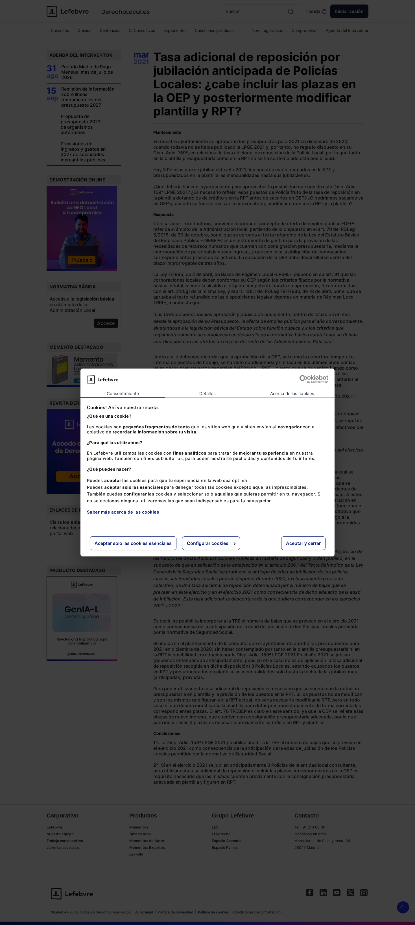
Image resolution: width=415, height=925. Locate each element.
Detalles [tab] (207, 393)
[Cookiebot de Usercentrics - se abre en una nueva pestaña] (303, 379)
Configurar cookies (207, 543)
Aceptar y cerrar (303, 543)
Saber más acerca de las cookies (123, 512)
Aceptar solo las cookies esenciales (133, 543)
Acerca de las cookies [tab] (292, 393)
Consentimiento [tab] (123, 393)
